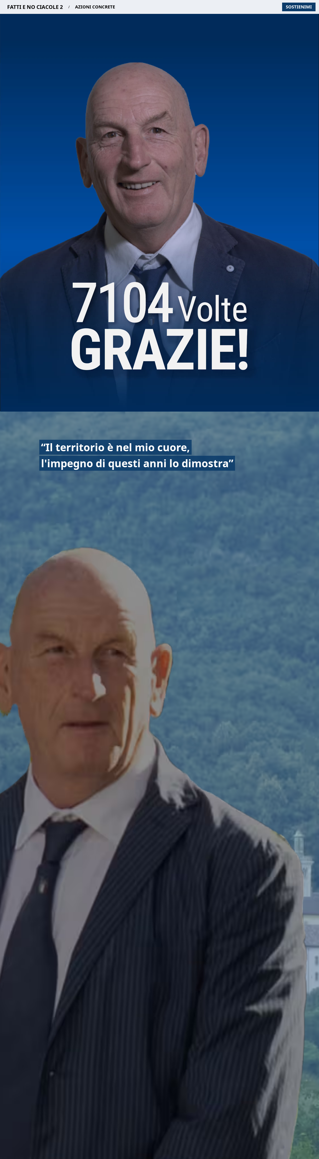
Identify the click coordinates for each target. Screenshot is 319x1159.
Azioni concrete (95, 7)
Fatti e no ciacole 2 (35, 6)
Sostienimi (299, 7)
